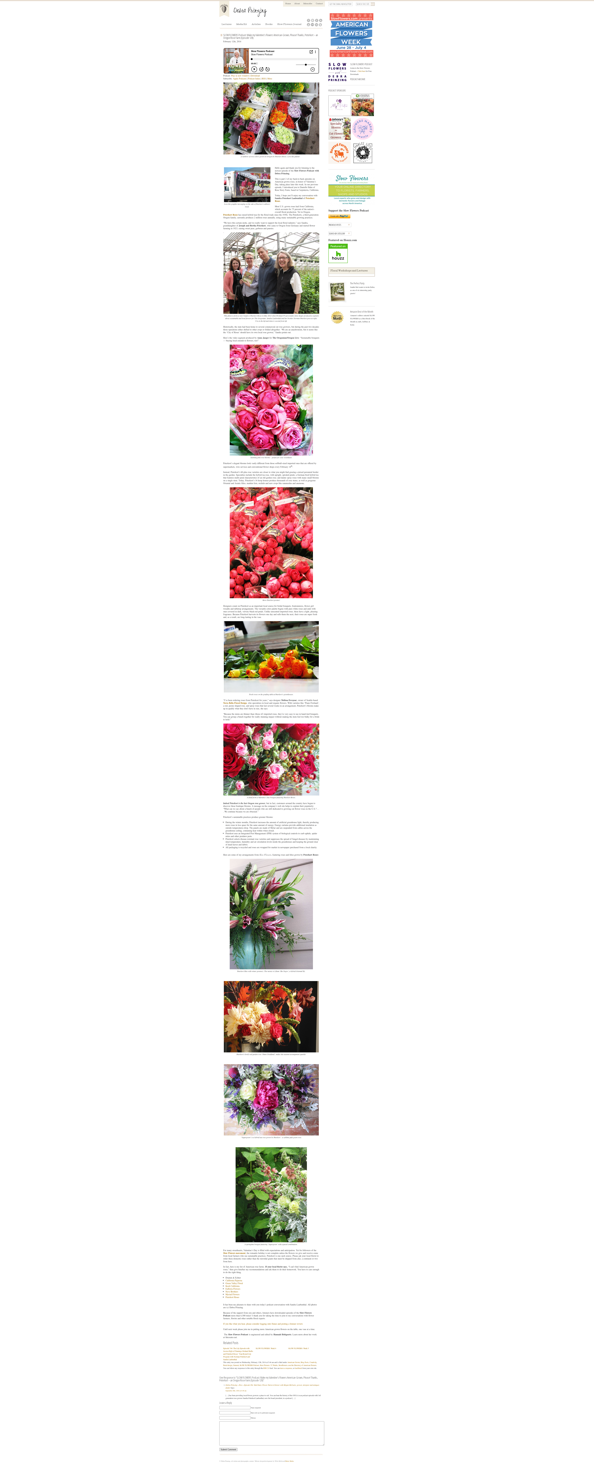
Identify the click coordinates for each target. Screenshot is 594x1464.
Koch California (232, 1286)
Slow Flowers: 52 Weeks (269, 1365)
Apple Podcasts (239, 78)
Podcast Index (254, 78)
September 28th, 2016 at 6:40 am (236, 1391)
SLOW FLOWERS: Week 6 (266, 1348)
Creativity (313, 1362)
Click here (361, 71)
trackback (298, 1368)
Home (288, 4)
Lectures (227, 25)
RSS (264, 78)
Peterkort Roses (232, 1297)
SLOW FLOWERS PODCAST (361, 64)
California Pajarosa (234, 1280)
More (269, 78)
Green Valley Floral (234, 1283)
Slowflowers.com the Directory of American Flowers (297, 1365)
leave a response (286, 1368)
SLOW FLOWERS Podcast (249, 1365)
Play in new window (240, 75)
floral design (227, 1365)
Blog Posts (305, 1362)
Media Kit (241, 25)
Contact (319, 4)
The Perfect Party (357, 283)
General (236, 1365)
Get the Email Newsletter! (340, 4)
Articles (256, 25)
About (297, 4)
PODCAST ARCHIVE (357, 79)
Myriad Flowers (232, 1294)
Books (269, 25)
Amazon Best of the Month (361, 311)
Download (255, 75)
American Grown (293, 1362)
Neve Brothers (232, 1291)
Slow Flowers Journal (289, 25)
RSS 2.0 (266, 1368)
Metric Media (289, 1461)
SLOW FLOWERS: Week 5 (298, 1348)
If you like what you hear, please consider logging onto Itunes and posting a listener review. (263, 1323)
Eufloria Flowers (233, 1288)
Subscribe (307, 4)
